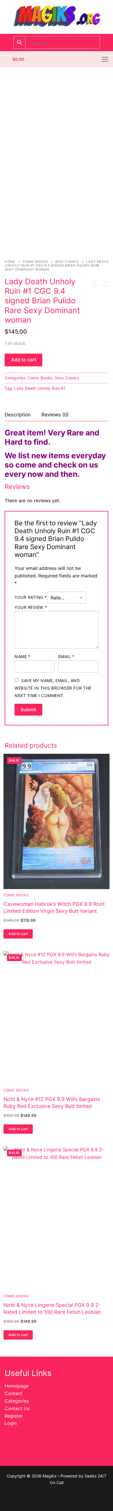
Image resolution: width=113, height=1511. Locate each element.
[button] (18, 934)
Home (10, 262)
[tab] (18, 414)
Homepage (17, 1386)
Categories (17, 1401)
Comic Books (35, 262)
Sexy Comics (67, 262)
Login (11, 1423)
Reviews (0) (55, 415)
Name (22, 656)
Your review (30, 607)
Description (18, 415)
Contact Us (17, 1408)
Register (14, 1416)
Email (66, 656)
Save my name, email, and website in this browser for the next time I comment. (53, 688)
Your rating (30, 597)
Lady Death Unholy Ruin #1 (39, 388)
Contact (13, 1393)
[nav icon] (105, 59)
